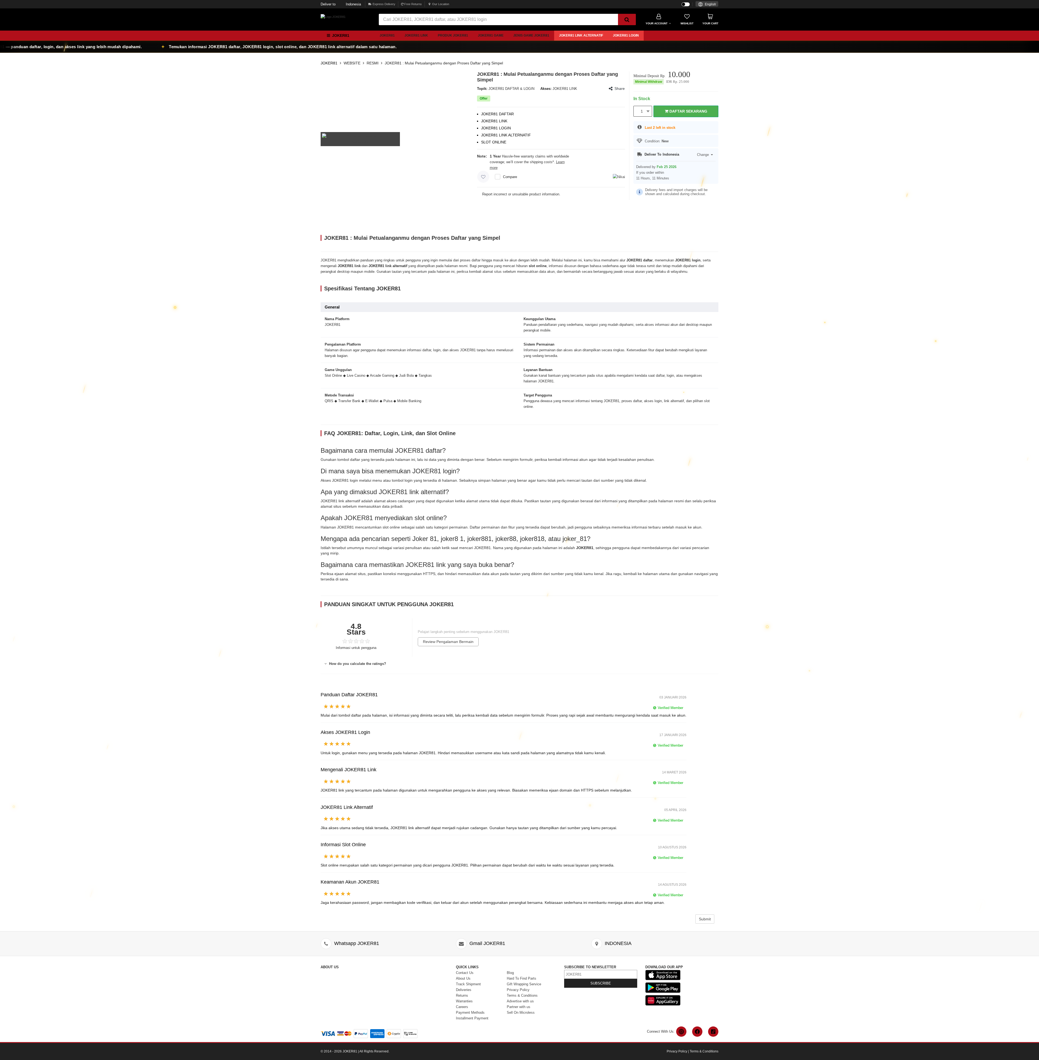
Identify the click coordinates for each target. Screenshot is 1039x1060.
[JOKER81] (333, 16)
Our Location (440, 4)
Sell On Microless (521, 1012)
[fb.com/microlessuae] (697, 1031)
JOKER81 (387, 35)
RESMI (373, 63)
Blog (510, 973)
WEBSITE (352, 63)
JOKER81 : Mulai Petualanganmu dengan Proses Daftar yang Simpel (444, 63)
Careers (462, 1007)
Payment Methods (470, 1012)
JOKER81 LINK (416, 35)
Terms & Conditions (522, 995)
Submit (705, 919)
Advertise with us (520, 1001)
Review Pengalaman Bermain (448, 641)
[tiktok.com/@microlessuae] (713, 1031)
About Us (463, 978)
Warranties (464, 1001)
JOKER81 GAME (491, 35)
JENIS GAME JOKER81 (531, 35)
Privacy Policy (518, 990)
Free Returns (412, 4)
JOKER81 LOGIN (626, 35)
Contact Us (465, 973)
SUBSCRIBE (600, 983)
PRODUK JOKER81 (453, 35)
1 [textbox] (642, 111)
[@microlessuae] (681, 1031)
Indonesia (341, 4)
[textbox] (707, 4)
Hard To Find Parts (521, 978)
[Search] (627, 19)
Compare (510, 177)
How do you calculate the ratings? (357, 664)
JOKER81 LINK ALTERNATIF (581, 35)
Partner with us (518, 1007)
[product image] (360, 139)
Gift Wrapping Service (524, 984)
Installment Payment (472, 1018)
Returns (462, 995)
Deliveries (463, 990)
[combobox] (706, 4)
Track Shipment (468, 984)
